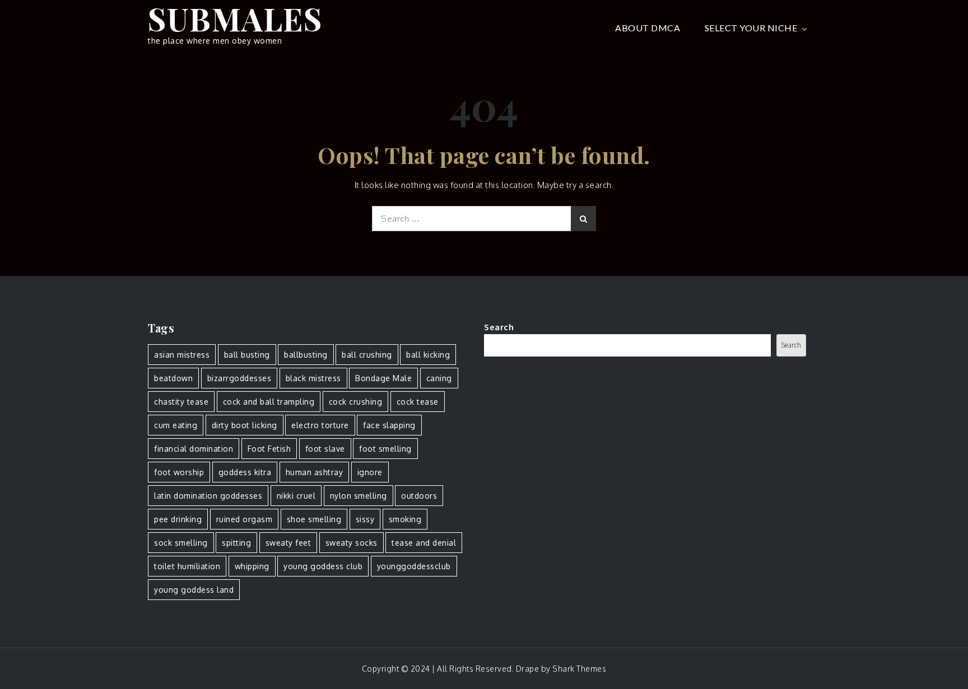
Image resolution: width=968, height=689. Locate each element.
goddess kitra (245, 472)
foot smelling (385, 448)
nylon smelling (358, 495)
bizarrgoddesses (239, 378)
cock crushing (356, 401)
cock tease (418, 401)
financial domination (193, 448)
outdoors (419, 495)
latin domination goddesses (208, 495)
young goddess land (194, 589)
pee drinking (178, 519)
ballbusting (306, 354)
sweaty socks (351, 542)
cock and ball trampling (269, 401)
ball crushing (367, 354)
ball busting (247, 354)
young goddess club (322, 566)
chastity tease (181, 401)
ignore (370, 472)
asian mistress (182, 354)
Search (499, 327)
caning (439, 378)
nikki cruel (296, 495)
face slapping (389, 425)
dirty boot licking (244, 425)
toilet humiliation (187, 566)
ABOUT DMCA (647, 27)
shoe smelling (314, 519)
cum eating (175, 425)
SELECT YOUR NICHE (751, 27)
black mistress (313, 378)
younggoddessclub (414, 566)
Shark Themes (579, 668)
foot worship (179, 472)
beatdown (173, 378)
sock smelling (181, 542)
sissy (365, 519)
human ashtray (314, 472)
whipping (252, 566)
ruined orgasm (244, 519)
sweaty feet (288, 542)
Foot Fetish (269, 448)
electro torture (320, 425)
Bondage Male (383, 378)
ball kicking (428, 354)
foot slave (325, 448)
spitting (236, 542)
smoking (405, 519)
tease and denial (424, 542)
